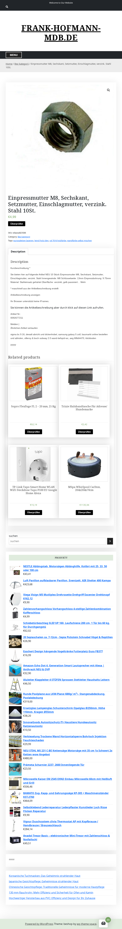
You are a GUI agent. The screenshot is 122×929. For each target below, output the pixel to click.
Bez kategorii (21, 63)
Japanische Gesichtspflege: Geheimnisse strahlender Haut (43, 881)
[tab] (18, 251)
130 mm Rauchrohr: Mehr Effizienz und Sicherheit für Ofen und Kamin (51, 892)
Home (9, 63)
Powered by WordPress (39, 924)
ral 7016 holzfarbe (58, 240)
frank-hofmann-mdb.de (61, 32)
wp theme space (86, 924)
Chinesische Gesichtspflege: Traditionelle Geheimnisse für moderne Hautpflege (56, 887)
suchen (13, 536)
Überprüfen (16, 223)
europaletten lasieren (23, 240)
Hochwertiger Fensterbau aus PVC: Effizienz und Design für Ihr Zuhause (52, 898)
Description (18, 251)
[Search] (110, 541)
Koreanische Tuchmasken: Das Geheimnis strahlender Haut (44, 876)
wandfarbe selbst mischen (79, 240)
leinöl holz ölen (41, 240)
